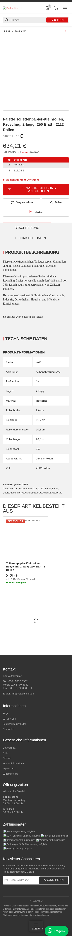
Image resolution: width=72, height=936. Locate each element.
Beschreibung (27, 228)
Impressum (8, 768)
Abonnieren (54, 880)
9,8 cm (40, 410)
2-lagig (40, 391)
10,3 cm (40, 429)
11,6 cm (40, 419)
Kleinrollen (20, 31)
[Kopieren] (22, 136)
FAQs (5, 713)
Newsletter (8, 729)
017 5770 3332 (19, 684)
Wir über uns (9, 719)
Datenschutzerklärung (54, 865)
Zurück (6, 31)
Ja (37, 381)
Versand (26, 152)
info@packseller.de (23, 693)
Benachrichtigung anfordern (38, 189)
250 (38, 448)
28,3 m (40, 439)
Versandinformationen (14, 763)
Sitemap (7, 758)
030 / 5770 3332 (18, 681)
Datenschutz (9, 748)
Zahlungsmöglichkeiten (14, 724)
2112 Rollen (43, 468)
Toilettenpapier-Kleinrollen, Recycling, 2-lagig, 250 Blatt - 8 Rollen (25, 566)
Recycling (41, 400)
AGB (5, 753)
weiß (39, 362)
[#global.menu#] (65, 8)
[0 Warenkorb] (56, 8)
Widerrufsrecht (10, 774)
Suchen (57, 20)
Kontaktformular (12, 675)
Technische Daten (30, 238)
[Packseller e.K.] (13, 7)
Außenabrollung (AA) (48, 371)
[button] (25, 539)
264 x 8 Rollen (44, 458)
